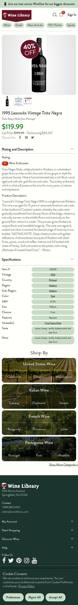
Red (53, 296)
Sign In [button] (72, 15)
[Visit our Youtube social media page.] (34, 561)
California (14, 376)
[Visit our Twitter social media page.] (11, 561)
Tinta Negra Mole (53, 323)
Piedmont (39, 402)
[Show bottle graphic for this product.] (7, 101)
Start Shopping (11, 530)
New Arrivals (35, 25)
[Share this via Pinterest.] (26, 137)
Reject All (35, 597)
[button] (39, 148)
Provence (39, 429)
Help (5, 547)
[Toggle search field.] (55, 14)
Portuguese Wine (39, 442)
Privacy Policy (26, 586)
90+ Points (55, 25)
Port (39, 455)
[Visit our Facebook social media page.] (4, 561)
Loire (64, 429)
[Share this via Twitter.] (32, 137)
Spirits (71, 25)
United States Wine (39, 364)
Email (19, 25)
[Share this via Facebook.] (20, 137)
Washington (64, 376)
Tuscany (14, 402)
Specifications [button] (11, 259)
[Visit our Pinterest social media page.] (19, 561)
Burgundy (14, 429)
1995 (53, 275)
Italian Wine (39, 390)
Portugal (53, 280)
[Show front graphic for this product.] (18, 101)
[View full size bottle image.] (39, 64)
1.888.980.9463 (11, 507)
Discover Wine (10, 538)
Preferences (13, 597)
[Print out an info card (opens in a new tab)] (28, 101)
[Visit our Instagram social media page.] (27, 561)
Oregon (39, 376)
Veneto (64, 402)
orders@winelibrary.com (15, 512)
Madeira (53, 285)
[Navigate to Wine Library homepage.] (16, 16)
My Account (9, 521)
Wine (7, 25)
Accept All (55, 597)
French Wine (39, 416)
